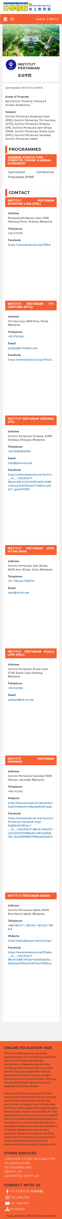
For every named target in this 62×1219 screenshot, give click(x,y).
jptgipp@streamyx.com (23, 348)
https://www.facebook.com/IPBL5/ (29, 244)
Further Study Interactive (30, 1159)
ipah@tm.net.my (18, 592)
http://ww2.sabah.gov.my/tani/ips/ (30, 940)
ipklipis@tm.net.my (21, 699)
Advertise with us (21, 1175)
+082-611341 (15, 791)
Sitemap (17, 1209)
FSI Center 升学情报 (26, 1191)
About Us (13, 1171)
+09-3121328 (15, 688)
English (40, 19)
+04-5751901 (15, 233)
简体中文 (54, 19)
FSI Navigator (17, 1163)
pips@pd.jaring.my (20, 463)
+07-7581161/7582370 (21, 581)
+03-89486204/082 (19, 451)
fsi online (19, 1203)
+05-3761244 (16, 336)
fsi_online (20, 1197)
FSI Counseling (18, 1167)
